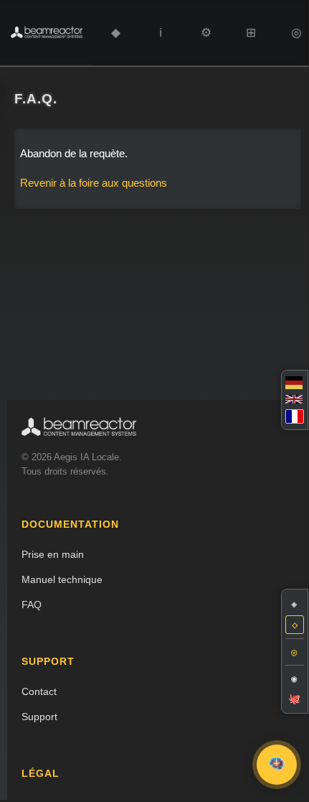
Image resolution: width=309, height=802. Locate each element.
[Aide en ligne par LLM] (277, 765)
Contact (39, 691)
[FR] (294, 416)
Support (39, 716)
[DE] (294, 382)
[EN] (294, 399)
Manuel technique (62, 579)
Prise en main (53, 554)
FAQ (32, 604)
